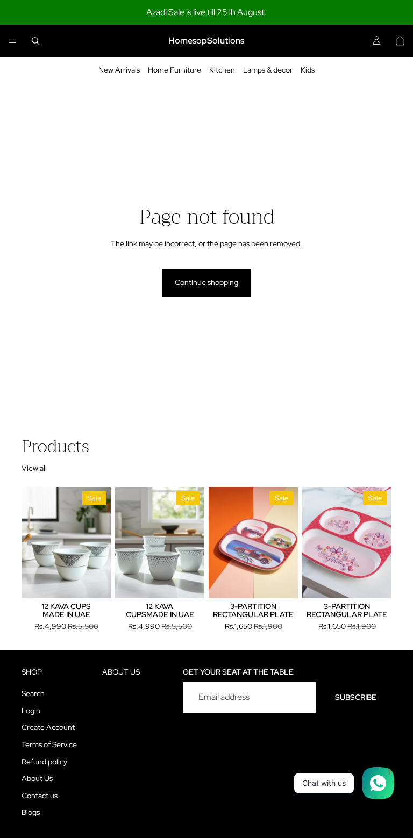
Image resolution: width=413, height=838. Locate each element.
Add (103, 581)
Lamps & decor (268, 70)
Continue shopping (206, 282)
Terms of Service (49, 744)
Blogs (31, 812)
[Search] (35, 41)
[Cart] (400, 41)
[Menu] (12, 40)
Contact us (40, 795)
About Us (37, 778)
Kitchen (222, 70)
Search (33, 693)
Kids (308, 70)
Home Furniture (174, 70)
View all (34, 468)
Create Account (48, 727)
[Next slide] (99, 542)
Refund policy (44, 762)
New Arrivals (119, 70)
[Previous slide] (33, 542)
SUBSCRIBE (355, 697)
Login (31, 710)
